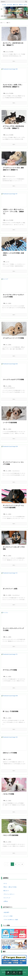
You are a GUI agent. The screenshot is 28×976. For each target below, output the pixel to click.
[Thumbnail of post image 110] (14, 370)
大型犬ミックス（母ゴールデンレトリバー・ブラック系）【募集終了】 (13, 211)
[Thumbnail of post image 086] (14, 158)
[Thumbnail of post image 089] (14, 117)
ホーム (3, 22)
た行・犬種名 (8, 470)
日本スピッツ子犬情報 (10, 753)
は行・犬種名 (8, 800)
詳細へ (14, 61)
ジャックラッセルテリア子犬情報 (13, 379)
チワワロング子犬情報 (10, 670)
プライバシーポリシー (9, 894)
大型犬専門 (6, 912)
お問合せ (6, 901)
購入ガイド (6, 890)
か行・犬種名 (8, 303)
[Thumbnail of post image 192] (14, 413)
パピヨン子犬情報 (8, 794)
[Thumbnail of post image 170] (14, 453)
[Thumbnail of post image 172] (14, 785)
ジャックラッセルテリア (9, 387)
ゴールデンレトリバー (10, 176)
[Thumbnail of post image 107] (14, 75)
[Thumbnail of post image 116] (14, 329)
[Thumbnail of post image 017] (14, 579)
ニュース (7, 261)
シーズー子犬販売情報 (10, 422)
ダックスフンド (16, 470)
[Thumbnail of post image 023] (14, 496)
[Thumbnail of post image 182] (14, 538)
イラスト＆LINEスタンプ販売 (11, 919)
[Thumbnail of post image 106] (14, 34)
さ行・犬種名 (8, 386)
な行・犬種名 (8, 759)
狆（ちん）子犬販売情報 (10, 711)
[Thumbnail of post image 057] (14, 661)
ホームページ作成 (8, 916)
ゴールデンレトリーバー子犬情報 (13, 338)
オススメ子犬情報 (9, 51)
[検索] (26, 1)
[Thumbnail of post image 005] (14, 244)
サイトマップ (7, 897)
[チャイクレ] (14, 619)
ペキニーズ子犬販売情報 (10, 835)
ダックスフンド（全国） (10, 588)
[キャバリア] (14, 285)
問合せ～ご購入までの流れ (10, 887)
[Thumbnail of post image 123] (14, 702)
